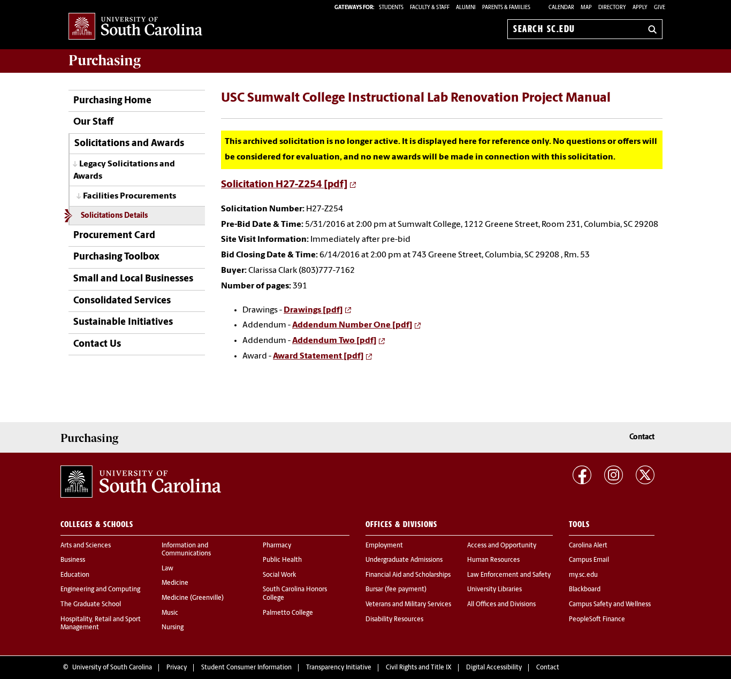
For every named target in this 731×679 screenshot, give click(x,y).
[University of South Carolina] (140, 481)
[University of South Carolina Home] (135, 27)
